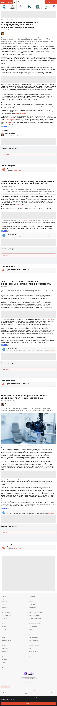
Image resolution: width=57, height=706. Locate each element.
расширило (24, 220)
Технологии (5, 607)
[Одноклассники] (7, 126)
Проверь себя (5, 631)
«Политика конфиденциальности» (29, 677)
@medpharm (51, 236)
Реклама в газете (33, 642)
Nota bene (4, 629)
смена (9, 122)
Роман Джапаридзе (20, 113)
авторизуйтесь (17, 170)
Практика (11, 19)
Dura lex (4, 645)
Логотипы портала (33, 651)
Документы (32, 604)
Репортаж (4, 656)
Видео (3, 654)
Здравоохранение (13, 278)
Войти (51, 2)
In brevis (4, 626)
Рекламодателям (33, 637)
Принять (28, 703)
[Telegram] (2, 126)
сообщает (18, 204)
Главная (2, 19)
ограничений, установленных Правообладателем (40, 690)
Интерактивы (32, 631)
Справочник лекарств (34, 623)
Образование (5, 601)
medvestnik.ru (30, 693)
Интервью (4, 659)
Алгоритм (4, 618)
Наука (3, 604)
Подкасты (31, 629)
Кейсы (30, 648)
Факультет (4, 667)
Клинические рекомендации (36, 612)
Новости (6, 19)
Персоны (4, 130)
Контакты (31, 654)
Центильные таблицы (34, 615)
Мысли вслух (5, 648)
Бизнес (3, 637)
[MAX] (4, 126)
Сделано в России (6, 642)
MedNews (4, 664)
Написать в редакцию (34, 656)
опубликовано (13, 451)
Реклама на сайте (33, 640)
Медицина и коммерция (7, 634)
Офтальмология (33, 634)
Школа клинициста (6, 615)
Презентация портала (34, 645)
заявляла (50, 319)
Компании (31, 598)
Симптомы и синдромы (34, 620)
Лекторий (4, 623)
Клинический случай (7, 620)
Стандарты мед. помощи (35, 618)
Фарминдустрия (13, 178)
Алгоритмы (32, 609)
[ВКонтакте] (6, 126)
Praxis (3, 662)
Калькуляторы (32, 607)
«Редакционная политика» (28, 679)
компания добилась (9, 119)
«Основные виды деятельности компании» (28, 678)
